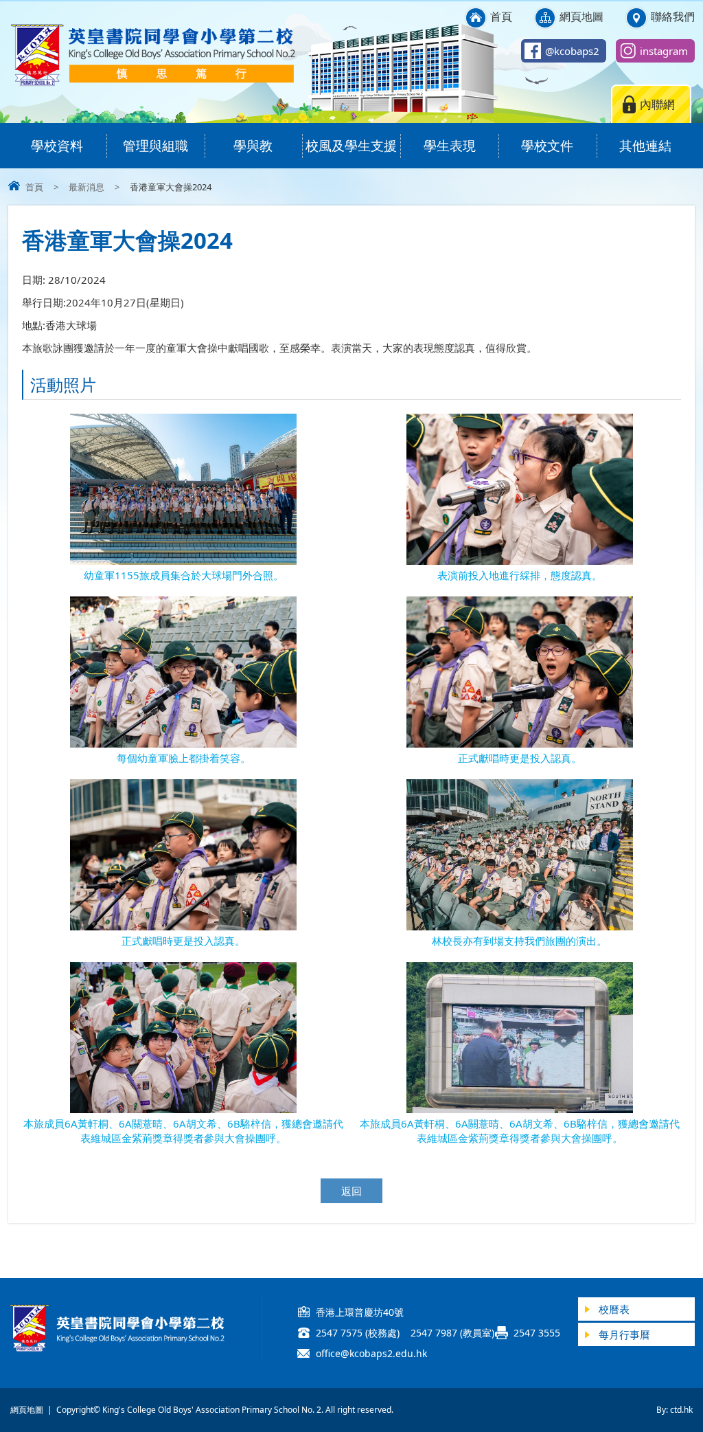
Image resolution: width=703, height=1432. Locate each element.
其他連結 (645, 146)
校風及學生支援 (351, 146)
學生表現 (450, 146)
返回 (351, 1191)
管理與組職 (155, 146)
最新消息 (86, 187)
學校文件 (547, 146)
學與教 (253, 146)
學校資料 (57, 146)
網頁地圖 (581, 16)
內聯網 (657, 104)
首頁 (501, 16)
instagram (664, 51)
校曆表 (614, 1309)
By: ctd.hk (674, 1410)
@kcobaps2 (572, 51)
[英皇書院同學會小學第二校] (152, 84)
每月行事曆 (624, 1334)
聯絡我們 (673, 16)
